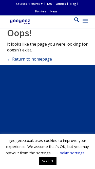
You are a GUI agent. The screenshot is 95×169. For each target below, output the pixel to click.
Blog (73, 4)
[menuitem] (30, 4)
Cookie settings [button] (71, 152)
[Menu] (85, 20)
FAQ (49, 4)
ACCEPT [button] (47, 160)
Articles (61, 4)
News (54, 11)
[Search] (74, 20)
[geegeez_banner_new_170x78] (39, 25)
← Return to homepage (29, 59)
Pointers (40, 11)
